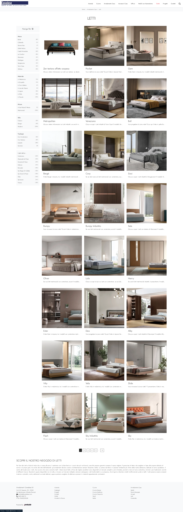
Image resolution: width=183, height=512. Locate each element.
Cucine (98, 4)
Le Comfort (21, 54)
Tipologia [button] (21, 134)
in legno (20, 91)
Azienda (90, 4)
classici (20, 121)
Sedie (94, 498)
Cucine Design (97, 490)
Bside (19, 39)
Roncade (20, 168)
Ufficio (133, 4)
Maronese (20, 57)
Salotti (132, 490)
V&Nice (20, 69)
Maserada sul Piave (23, 159)
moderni (20, 127)
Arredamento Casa (109, 4)
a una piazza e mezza (24, 107)
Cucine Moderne (97, 492)
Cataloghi (57, 490)
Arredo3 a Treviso (60, 498)
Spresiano (20, 180)
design (20, 124)
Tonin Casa (21, 66)
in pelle (20, 94)
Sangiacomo (21, 63)
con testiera (21, 140)
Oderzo (20, 165)
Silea (19, 177)
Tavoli (94, 496)
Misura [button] (20, 104)
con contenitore (22, 137)
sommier (20, 146)
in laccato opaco (23, 88)
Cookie (8, 511)
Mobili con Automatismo (145, 4)
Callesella (20, 42)
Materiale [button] (21, 76)
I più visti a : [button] (22, 153)
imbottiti (20, 143)
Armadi (133, 494)
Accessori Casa (123, 4)
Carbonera (21, 156)
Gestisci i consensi (17, 511)
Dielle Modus (21, 48)
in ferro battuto (22, 85)
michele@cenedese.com (25, 494)
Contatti (173, 4)
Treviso (20, 183)
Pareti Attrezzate (135, 492)
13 (102, 450)
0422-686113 (22, 496)
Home (83, 9)
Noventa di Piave (22, 162)
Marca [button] (20, 36)
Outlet (158, 4)
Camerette (133, 498)
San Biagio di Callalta (24, 171)
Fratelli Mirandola (23, 51)
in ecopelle (21, 82)
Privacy (2, 511)
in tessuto (20, 97)
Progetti (165, 4)
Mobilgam (20, 60)
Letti (100, 9)
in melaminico (22, 79)
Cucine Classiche (98, 494)
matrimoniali (21, 110)
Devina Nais (21, 45)
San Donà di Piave (23, 174)
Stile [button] (19, 118)
